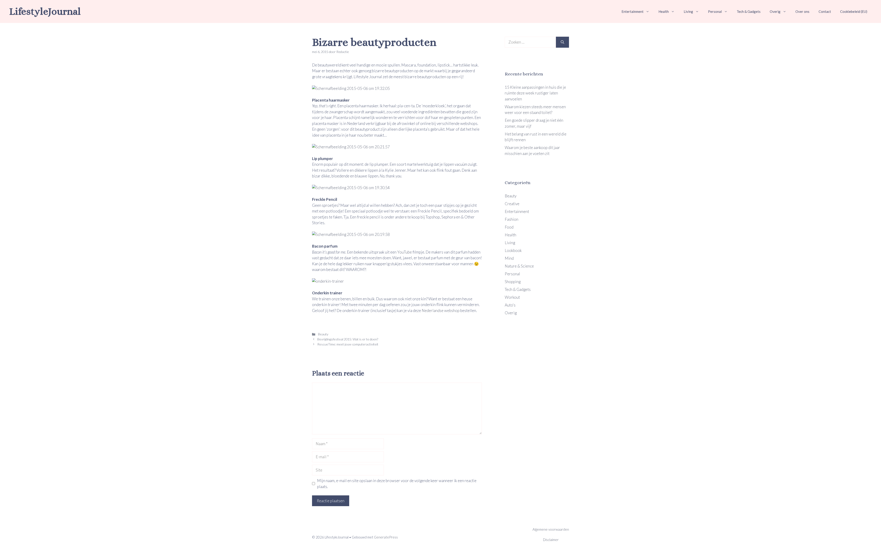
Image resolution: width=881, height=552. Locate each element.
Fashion (511, 219)
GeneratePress (386, 537)
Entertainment (633, 11)
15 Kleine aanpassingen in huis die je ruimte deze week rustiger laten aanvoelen (535, 93)
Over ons (802, 11)
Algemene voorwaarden (551, 529)
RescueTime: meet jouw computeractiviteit (347, 344)
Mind (509, 258)
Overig (775, 11)
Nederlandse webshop (441, 310)
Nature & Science (519, 266)
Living (688, 11)
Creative (512, 203)
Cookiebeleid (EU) (853, 11)
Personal (715, 11)
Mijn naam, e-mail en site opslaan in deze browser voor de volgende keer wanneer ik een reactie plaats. (397, 483)
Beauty (322, 334)
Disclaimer (551, 540)
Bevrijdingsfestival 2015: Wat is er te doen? (347, 339)
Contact (825, 11)
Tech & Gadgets (749, 11)
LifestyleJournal (45, 11)
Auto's (510, 305)
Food (509, 227)
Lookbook (513, 250)
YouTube (404, 252)
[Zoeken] (562, 42)
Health (663, 11)
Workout (512, 297)
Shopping (513, 281)
